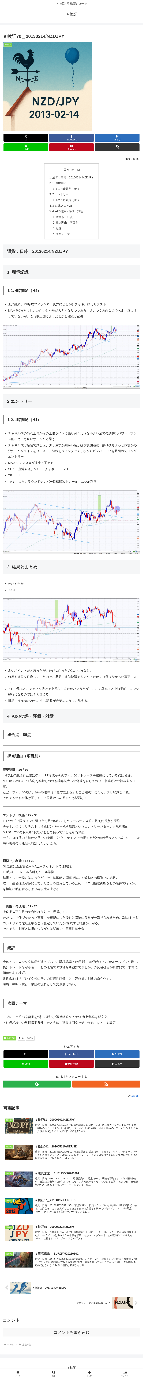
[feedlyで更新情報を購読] (37, 1084)
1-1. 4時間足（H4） (68, 188)
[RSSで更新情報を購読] (106, 1084)
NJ (22, 1038)
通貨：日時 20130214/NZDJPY (72, 177)
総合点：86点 (64, 217)
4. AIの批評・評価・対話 (67, 211)
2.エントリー (60, 194)
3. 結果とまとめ (62, 205)
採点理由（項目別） (68, 222)
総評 (58, 228)
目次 (66, 169)
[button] (117, 147)
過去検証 (11, 1038)
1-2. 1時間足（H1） (68, 200)
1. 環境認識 (59, 183)
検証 (31, 1038)
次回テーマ (63, 233)
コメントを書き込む (71, 1332)
